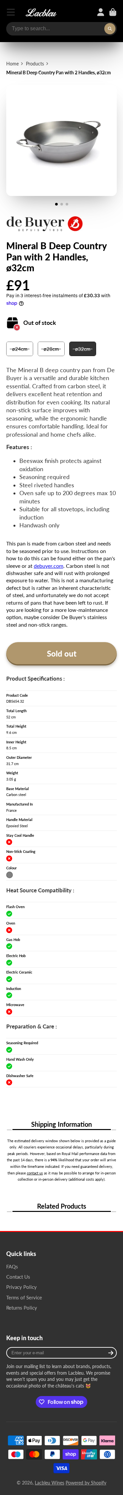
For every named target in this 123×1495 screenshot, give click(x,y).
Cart (113, 12)
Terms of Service (24, 1297)
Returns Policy (21, 1308)
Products (35, 63)
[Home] (41, 12)
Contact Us (18, 1277)
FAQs (12, 1266)
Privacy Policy (21, 1287)
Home (12, 63)
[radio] (19, 349)
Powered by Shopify (86, 1482)
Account (101, 12)
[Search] (109, 29)
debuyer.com (48, 566)
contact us (35, 1173)
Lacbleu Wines (49, 1482)
